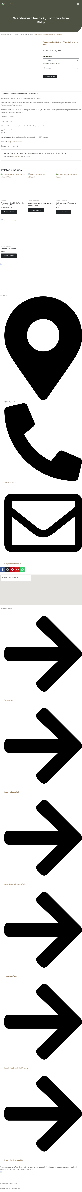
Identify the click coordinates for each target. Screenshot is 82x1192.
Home (3, 34)
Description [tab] (5, 93)
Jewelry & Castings (12, 34)
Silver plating (47, 56)
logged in (15, 156)
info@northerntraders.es (16, 142)
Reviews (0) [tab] (33, 93)
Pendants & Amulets (26, 34)
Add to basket (50, 76)
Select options (9, 212)
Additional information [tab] (19, 93)
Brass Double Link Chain (51, 64)
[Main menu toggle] (78, 4)
